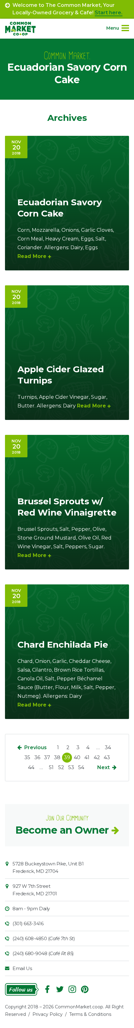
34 (108, 747)
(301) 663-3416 (27, 923)
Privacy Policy (47, 1014)
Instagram (72, 989)
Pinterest (85, 989)
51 (51, 767)
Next (103, 767)
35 (27, 757)
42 (97, 757)
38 (57, 757)
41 (86, 757)
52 (61, 767)
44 (31, 767)
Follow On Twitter (60, 989)
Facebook (47, 989)
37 (47, 757)
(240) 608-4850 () (43, 938)
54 (81, 767)
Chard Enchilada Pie (62, 644)
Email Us (22, 968)
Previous (35, 747)
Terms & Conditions (90, 1014)
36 (37, 757)
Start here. (108, 13)
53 (71, 767)
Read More (31, 256)
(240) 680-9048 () (43, 953)
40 (77, 757)
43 (107, 757)
